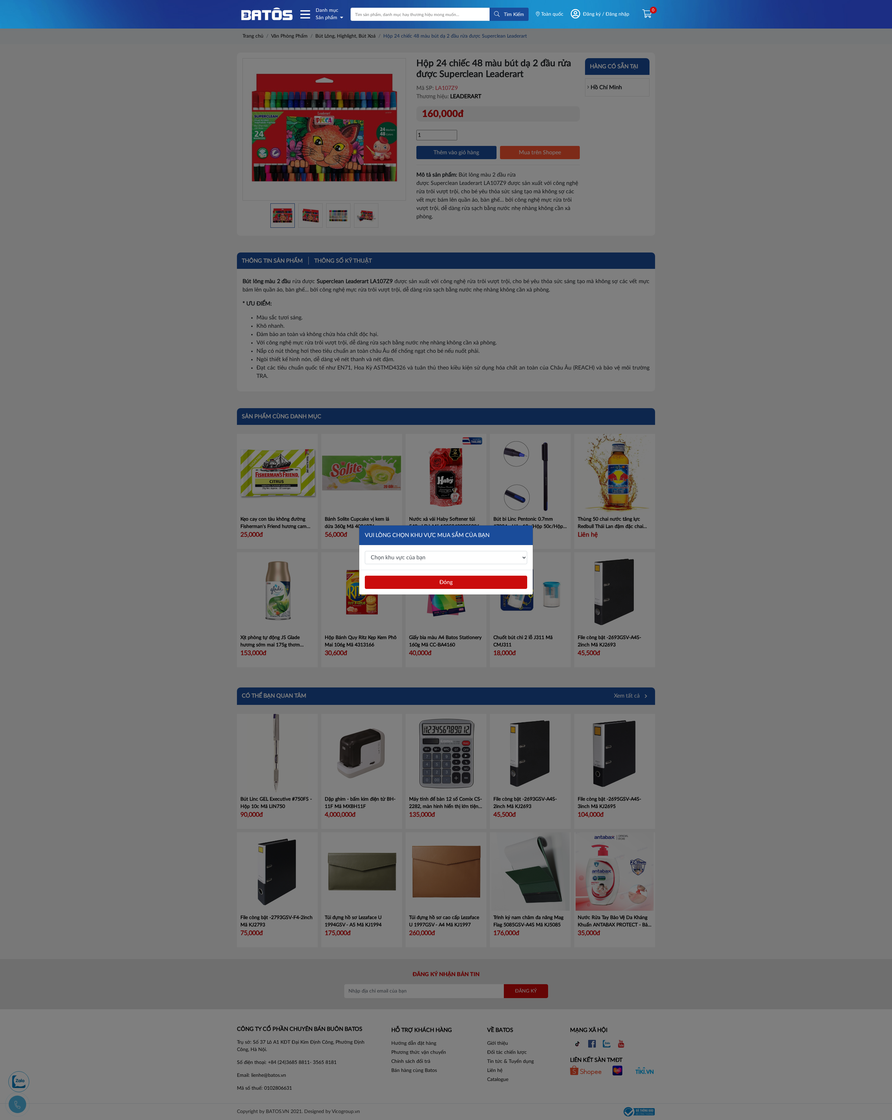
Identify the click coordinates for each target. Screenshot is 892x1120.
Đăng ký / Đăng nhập (606, 14)
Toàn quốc (551, 14)
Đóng (446, 582)
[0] (644, 14)
